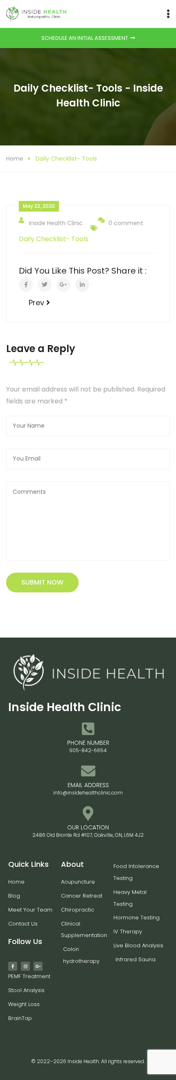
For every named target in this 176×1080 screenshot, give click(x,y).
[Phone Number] (88, 728)
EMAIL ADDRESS (88, 785)
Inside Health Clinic (56, 223)
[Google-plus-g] (38, 966)
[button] (168, 14)
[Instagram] (25, 966)
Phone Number (88, 743)
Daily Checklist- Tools (53, 239)
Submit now (42, 582)
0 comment (125, 223)
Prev (37, 302)
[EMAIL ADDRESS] (88, 771)
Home (14, 158)
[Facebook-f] (12, 966)
